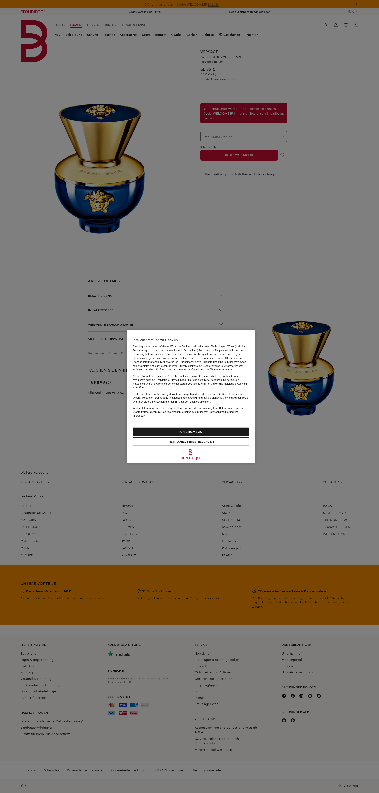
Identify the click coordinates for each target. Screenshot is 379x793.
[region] (191, 396)
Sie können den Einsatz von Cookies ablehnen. (181, 401)
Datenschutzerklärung (221, 411)
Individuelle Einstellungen (191, 441)
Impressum (139, 415)
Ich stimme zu (190, 431)
